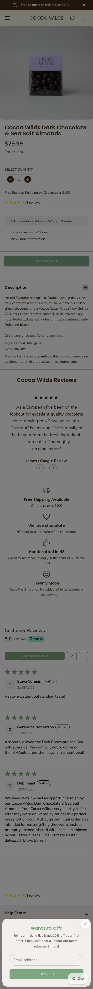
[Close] (85, 924)
